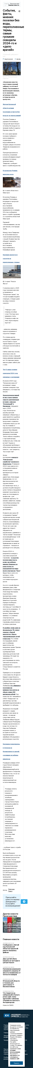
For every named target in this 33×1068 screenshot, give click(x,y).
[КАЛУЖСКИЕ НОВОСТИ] (6, 1016)
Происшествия (14, 3)
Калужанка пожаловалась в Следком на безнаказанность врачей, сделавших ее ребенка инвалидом (11, 751)
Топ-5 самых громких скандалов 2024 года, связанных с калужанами (11, 373)
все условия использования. (15, 1050)
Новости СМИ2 (8, 1005)
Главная (6, 3)
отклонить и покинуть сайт (14, 1058)
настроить (13, 1055)
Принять (16, 1063)
